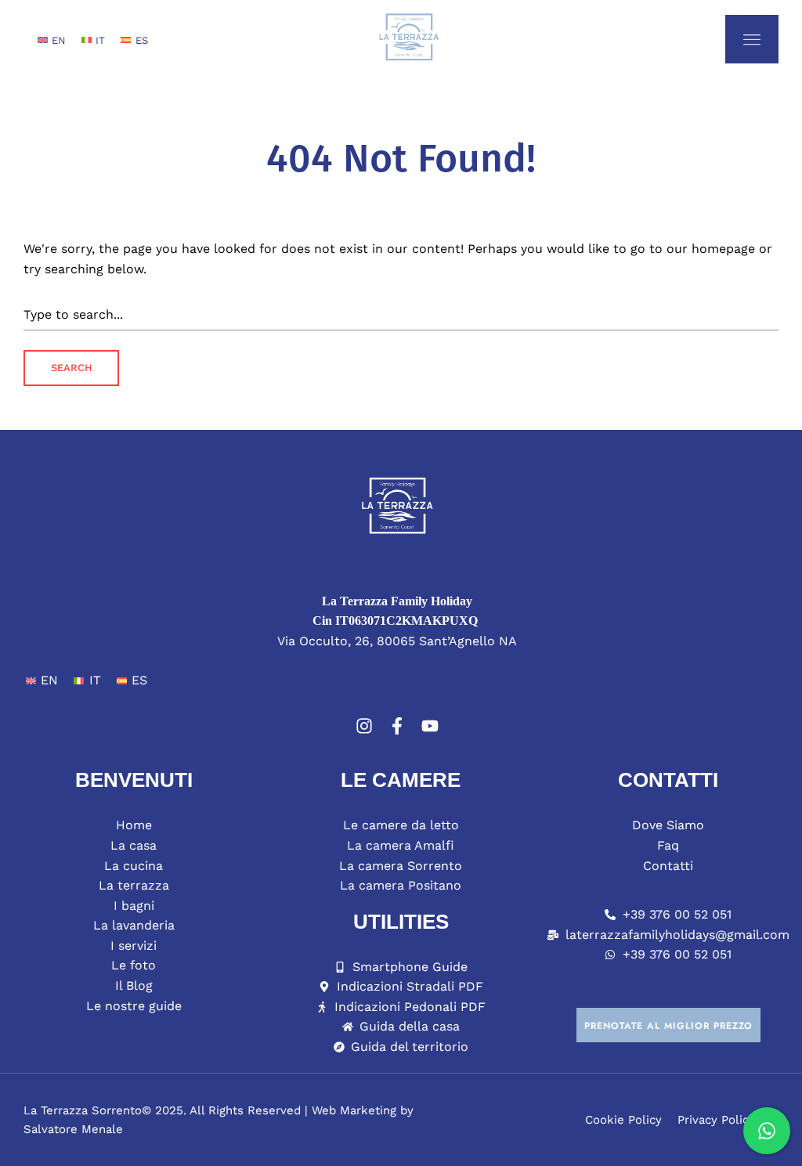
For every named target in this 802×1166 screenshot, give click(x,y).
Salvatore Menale (73, 1129)
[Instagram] (364, 726)
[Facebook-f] (397, 726)
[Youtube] (430, 726)
